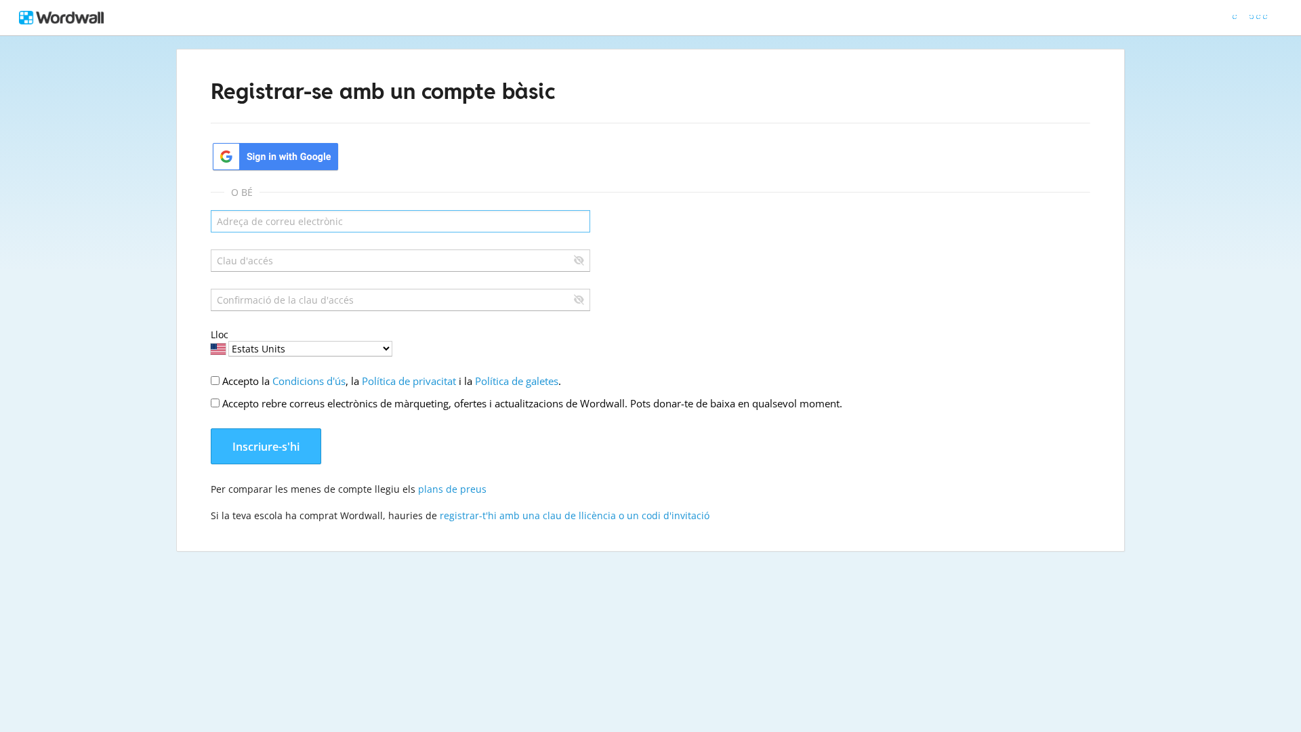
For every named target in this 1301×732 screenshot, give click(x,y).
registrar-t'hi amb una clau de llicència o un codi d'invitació (574, 515)
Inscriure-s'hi (266, 446)
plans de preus (452, 489)
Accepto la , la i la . (391, 381)
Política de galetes (516, 381)
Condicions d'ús (309, 381)
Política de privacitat (409, 381)
